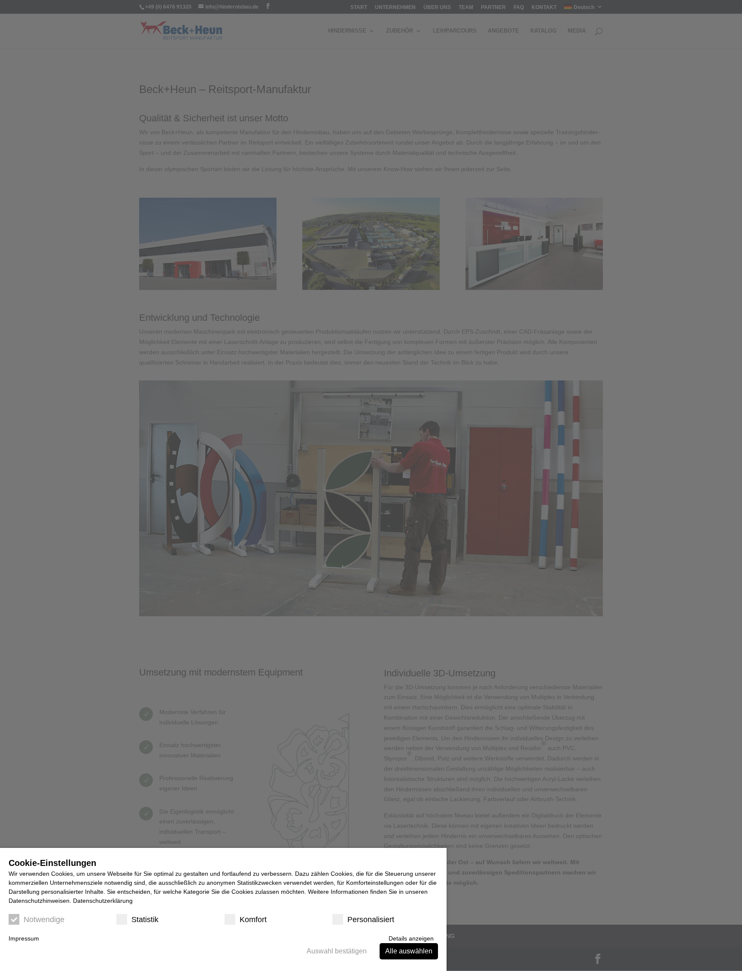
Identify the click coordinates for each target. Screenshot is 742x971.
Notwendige (44, 919)
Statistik (144, 919)
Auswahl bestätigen (337, 951)
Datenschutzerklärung (103, 900)
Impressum (24, 938)
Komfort (253, 919)
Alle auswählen (408, 951)
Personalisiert (370, 919)
